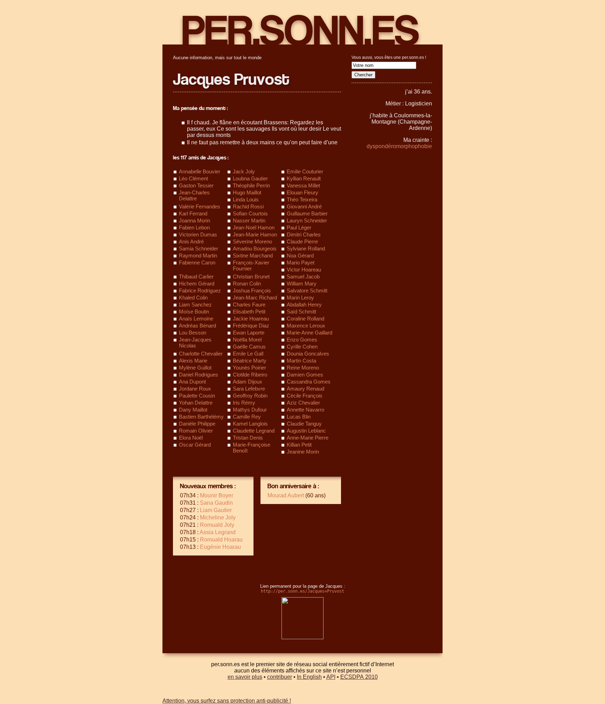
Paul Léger (299, 227)
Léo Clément (193, 178)
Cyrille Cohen (302, 347)
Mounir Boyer (216, 495)
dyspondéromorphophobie (399, 146)
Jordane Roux (195, 389)
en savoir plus (245, 677)
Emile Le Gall (248, 354)
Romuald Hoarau (221, 540)
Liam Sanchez (195, 305)
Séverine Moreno (252, 241)
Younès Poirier (249, 368)
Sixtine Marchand (253, 255)
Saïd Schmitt (301, 312)
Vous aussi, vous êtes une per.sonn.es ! (389, 57)
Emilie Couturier (305, 171)
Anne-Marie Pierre (307, 438)
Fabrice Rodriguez (200, 291)
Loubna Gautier (250, 178)
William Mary (302, 284)
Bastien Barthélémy (201, 417)
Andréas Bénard (197, 326)
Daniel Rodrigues (198, 375)
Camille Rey (247, 417)
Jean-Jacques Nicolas (195, 342)
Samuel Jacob (303, 276)
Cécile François (304, 396)
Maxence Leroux (306, 326)
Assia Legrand (218, 532)
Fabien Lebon (194, 227)
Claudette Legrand (253, 431)
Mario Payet (300, 262)
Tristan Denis (248, 438)
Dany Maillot (193, 410)
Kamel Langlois (250, 424)
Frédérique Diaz (251, 326)
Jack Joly (244, 171)
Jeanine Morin (303, 452)
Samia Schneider (198, 248)
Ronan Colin (247, 284)
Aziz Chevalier (303, 403)
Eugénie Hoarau (220, 547)
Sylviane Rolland (306, 248)
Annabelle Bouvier (199, 171)
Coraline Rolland (305, 319)
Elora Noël (191, 438)
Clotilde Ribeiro (250, 375)
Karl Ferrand (193, 213)
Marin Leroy (300, 298)
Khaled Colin (193, 298)
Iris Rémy (244, 403)
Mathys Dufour (250, 410)
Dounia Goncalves (308, 354)
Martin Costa (301, 361)
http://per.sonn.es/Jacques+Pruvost (302, 591)
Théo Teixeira (302, 199)
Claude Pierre (302, 241)
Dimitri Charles (304, 234)
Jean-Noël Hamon (253, 227)
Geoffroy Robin (250, 396)
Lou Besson (192, 333)
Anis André (191, 241)
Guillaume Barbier (307, 213)
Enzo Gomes (302, 340)
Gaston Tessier (196, 185)
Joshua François (252, 291)
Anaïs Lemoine (196, 319)
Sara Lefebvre (249, 389)
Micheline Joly (218, 517)
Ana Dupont (192, 382)
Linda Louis (246, 199)
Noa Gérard (300, 255)
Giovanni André (304, 206)
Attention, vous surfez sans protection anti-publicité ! (226, 701)
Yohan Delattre (196, 403)
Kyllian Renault (304, 178)
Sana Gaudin (216, 503)
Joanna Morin (194, 220)
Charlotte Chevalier (201, 354)
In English (309, 677)
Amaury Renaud (305, 389)
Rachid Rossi (248, 206)
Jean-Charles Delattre (194, 195)
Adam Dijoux (247, 382)
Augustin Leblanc (306, 431)
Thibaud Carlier (196, 276)
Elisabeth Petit (249, 312)
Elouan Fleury (302, 192)
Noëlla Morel (247, 340)
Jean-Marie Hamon (255, 234)
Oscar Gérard (195, 445)
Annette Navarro (305, 410)
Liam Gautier (216, 510)
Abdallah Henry (304, 305)
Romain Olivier (196, 431)
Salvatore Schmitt (307, 291)
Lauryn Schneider (307, 220)
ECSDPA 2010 (359, 677)
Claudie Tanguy (304, 424)
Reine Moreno (303, 368)
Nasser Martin (249, 220)
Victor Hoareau (304, 269)
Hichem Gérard (196, 284)
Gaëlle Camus (249, 347)
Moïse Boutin (194, 312)
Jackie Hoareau (251, 319)
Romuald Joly (217, 525)
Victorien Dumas (198, 234)
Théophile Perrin (251, 185)
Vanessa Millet (303, 185)
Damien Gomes (305, 375)
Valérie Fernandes (199, 206)
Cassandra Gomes (309, 382)
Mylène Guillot (195, 368)
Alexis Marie (193, 361)
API (330, 677)
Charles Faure (249, 305)
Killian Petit (299, 445)
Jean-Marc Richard (255, 298)
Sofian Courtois (250, 213)
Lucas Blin (299, 417)
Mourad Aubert (285, 495)
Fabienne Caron (197, 262)
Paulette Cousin (197, 396)
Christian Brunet (251, 276)
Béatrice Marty (249, 361)
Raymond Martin (198, 255)
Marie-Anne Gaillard (309, 333)
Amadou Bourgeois (255, 248)
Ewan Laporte (248, 333)
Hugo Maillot (247, 192)
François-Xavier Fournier (251, 265)
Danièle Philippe (197, 424)
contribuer (279, 677)
